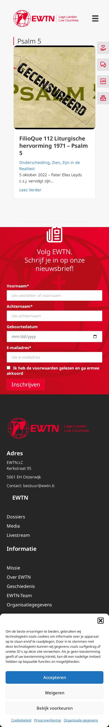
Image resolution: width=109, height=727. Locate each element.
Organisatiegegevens (29, 605)
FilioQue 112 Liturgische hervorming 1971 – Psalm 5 (53, 146)
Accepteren (54, 677)
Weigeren (54, 692)
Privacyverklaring (47, 720)
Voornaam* (18, 286)
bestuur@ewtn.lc (39, 485)
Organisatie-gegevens (81, 720)
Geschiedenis (21, 586)
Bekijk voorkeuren (55, 708)
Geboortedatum (22, 326)
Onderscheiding (34, 162)
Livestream (18, 535)
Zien (56, 162)
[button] (100, 620)
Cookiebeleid (21, 720)
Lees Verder (30, 189)
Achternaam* (20, 306)
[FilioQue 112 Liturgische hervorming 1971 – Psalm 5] (54, 87)
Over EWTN (19, 577)
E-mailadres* (19, 347)
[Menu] (95, 18)
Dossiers (16, 517)
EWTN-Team (19, 595)
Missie (13, 568)
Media (13, 526)
